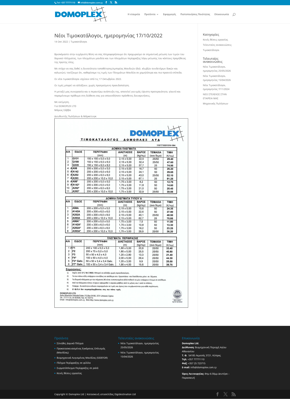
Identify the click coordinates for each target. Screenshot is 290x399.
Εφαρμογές (169, 14)
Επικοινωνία (221, 14)
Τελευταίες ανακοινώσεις (217, 44)
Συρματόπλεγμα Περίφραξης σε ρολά (77, 368)
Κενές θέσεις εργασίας (215, 39)
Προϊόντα (149, 14)
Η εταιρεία (134, 14)
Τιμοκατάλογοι (79, 41)
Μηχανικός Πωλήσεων (215, 103)
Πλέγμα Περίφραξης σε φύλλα (74, 362)
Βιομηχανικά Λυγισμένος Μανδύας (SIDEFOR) (82, 357)
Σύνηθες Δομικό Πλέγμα (70, 343)
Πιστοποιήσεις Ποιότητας (195, 14)
